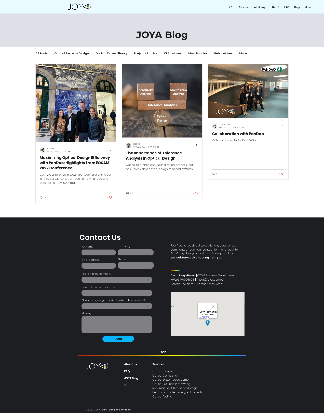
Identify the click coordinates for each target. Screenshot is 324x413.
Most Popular (198, 53)
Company (124, 246)
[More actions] (112, 150)
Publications (223, 53)
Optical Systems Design (71, 53)
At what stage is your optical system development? (113, 300)
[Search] (230, 7)
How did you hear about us (98, 287)
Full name (87, 246)
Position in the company (96, 273)
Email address (90, 259)
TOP (163, 352)
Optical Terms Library (111, 53)
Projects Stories (145, 53)
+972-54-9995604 (182, 280)
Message (87, 313)
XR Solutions (173, 53)
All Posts (41, 53)
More (243, 53)
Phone (122, 259)
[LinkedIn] (126, 384)
